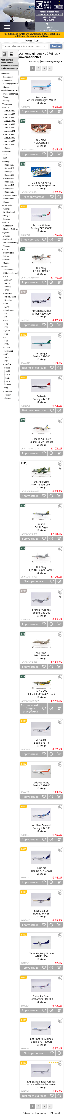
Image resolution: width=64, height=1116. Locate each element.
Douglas (6, 216)
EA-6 (6, 303)
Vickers (6, 259)
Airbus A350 (9, 141)
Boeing (6, 161)
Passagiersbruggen (11, 94)
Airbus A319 (9, 124)
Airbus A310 (9, 117)
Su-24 (8, 374)
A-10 (6, 276)
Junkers (6, 236)
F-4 (5, 314)
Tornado (8, 391)
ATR (5, 155)
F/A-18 (7, 331)
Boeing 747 (9, 178)
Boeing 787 (9, 192)
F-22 (6, 334)
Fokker (6, 222)
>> (50, 68)
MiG (6, 354)
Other (8, 385)
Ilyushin (6, 232)
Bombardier (8, 199)
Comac (6, 202)
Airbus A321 (9, 131)
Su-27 (8, 378)
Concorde (7, 205)
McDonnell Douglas (11, 243)
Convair (6, 209)
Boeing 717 (9, 168)
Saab (5, 249)
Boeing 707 (9, 165)
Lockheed (7, 239)
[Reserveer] (51, 111)
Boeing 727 (9, 172)
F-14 (6, 320)
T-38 (6, 388)
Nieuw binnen (7, 63)
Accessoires (8, 270)
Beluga (7, 148)
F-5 (5, 317)
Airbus (6, 107)
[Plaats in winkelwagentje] (59, 111)
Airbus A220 (9, 111)
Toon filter (32, 40)
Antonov (7, 151)
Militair (5, 266)
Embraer (7, 219)
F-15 (6, 324)
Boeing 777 (9, 188)
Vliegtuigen (7, 104)
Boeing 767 (9, 185)
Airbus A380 (9, 144)
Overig (6, 87)
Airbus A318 (9, 121)
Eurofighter (9, 310)
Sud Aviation (8, 253)
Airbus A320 (9, 128)
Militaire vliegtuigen (12, 273)
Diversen (6, 73)
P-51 (6, 361)
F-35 (6, 337)
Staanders (7, 80)
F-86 (6, 341)
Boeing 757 (9, 182)
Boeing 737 (9, 175)
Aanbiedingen (7, 60)
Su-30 (8, 381)
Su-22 (8, 371)
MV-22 (7, 358)
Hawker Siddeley (10, 229)
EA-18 (6, 307)
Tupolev (6, 246)
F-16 (6, 327)
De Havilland (9, 212)
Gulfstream (8, 226)
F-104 (6, 344)
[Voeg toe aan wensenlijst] (43, 111)
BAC (5, 158)
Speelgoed (7, 77)
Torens (6, 97)
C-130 (6, 290)
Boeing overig (10, 195)
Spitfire (7, 364)
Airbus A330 (9, 134)
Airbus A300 (9, 114)
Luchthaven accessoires (12, 90)
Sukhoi (6, 256)
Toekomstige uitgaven (9, 68)
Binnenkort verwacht (9, 65)
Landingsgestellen (11, 84)
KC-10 (7, 347)
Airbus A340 (9, 138)
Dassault (8, 293)
